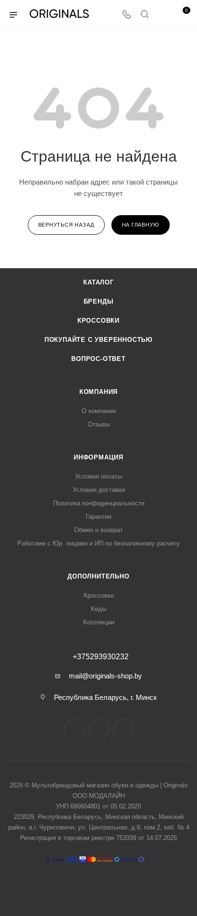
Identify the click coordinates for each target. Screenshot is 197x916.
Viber (123, 729)
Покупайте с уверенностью (98, 339)
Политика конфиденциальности (98, 503)
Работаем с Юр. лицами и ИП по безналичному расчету (98, 543)
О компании (99, 410)
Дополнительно (98, 576)
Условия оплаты (98, 476)
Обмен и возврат (98, 530)
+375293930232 (101, 657)
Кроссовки (98, 320)
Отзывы (99, 424)
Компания (98, 391)
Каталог (98, 282)
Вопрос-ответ (98, 358)
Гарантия (98, 516)
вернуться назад (66, 225)
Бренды (99, 301)
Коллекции (98, 622)
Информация (98, 457)
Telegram (98, 729)
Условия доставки (99, 489)
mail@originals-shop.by (105, 676)
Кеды (98, 608)
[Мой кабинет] (162, 15)
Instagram (74, 729)
